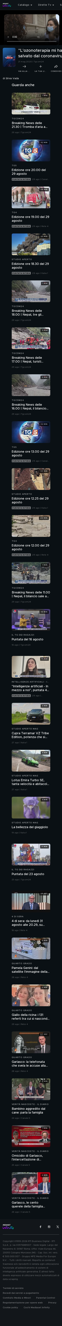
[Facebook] (40, 1226)
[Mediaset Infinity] (7, 5)
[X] (57, 1226)
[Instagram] (49, 1226)
